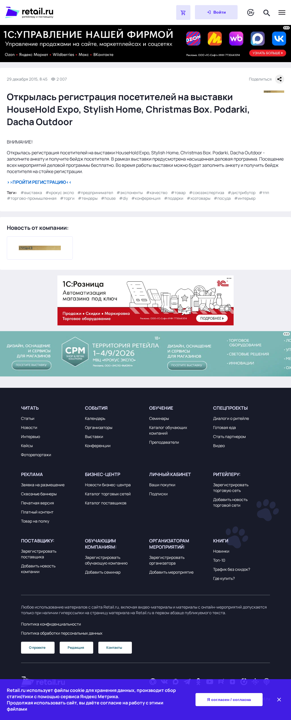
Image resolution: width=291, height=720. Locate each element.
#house (108, 198)
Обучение (161, 408)
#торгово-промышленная (32, 198)
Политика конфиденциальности (51, 624)
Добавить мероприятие (171, 572)
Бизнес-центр (102, 474)
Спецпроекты (230, 408)
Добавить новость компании (38, 568)
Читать (30, 408)
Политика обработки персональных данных (61, 633)
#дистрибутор (241, 192)
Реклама (32, 474)
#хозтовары (198, 198)
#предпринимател (95, 192)
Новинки (221, 551)
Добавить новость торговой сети (230, 502)
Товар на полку (35, 521)
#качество (156, 192)
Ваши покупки (162, 484)
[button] (49, 408)
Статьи (27, 418)
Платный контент (37, 512)
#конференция (146, 198)
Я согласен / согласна (229, 699)
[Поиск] (266, 12)
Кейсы (27, 445)
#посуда (222, 198)
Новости (29, 427)
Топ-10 (219, 560)
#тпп (264, 192)
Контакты (114, 647)
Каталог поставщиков (105, 503)
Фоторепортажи (36, 454)
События (96, 408)
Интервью (30, 436)
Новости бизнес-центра (108, 484)
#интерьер (244, 198)
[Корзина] (183, 12)
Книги (220, 541)
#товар (178, 192)
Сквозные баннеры (39, 493)
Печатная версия (37, 503)
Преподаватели (164, 442)
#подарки (173, 198)
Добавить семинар (102, 572)
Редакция (76, 647)
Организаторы (98, 427)
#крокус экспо (59, 192)
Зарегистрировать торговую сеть (230, 487)
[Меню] (282, 12)
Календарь (95, 418)
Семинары (159, 418)
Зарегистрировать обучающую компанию (106, 560)
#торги (67, 198)
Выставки (94, 436)
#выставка (31, 192)
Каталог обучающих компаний (168, 430)
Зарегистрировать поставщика (38, 553)
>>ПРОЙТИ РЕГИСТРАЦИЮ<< (39, 182)
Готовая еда (224, 427)
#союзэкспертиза (206, 192)
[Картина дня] (250, 12)
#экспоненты (130, 192)
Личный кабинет (170, 474)
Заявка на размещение (43, 484)
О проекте (37, 647)
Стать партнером (229, 436)
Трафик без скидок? (231, 569)
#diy (123, 198)
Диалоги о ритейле (231, 418)
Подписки (158, 493)
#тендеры (87, 198)
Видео (219, 445)
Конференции (98, 445)
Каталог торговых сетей (108, 493)
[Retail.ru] (76, 12)
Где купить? (224, 578)
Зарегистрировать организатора (166, 560)
